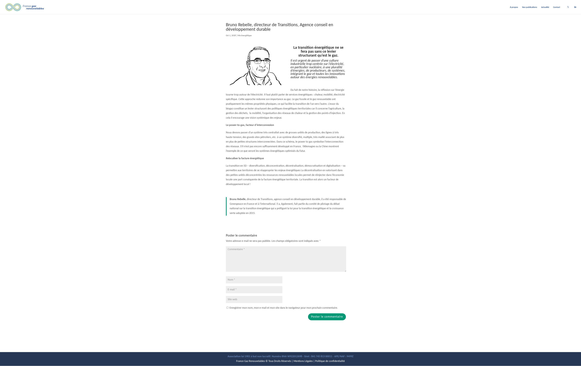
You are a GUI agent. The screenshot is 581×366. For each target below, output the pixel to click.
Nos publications (529, 7)
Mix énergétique (245, 35)
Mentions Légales (303, 361)
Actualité (545, 7)
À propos (514, 7)
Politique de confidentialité (330, 361)
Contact (556, 7)
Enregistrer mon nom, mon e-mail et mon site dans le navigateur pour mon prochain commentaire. (284, 308)
